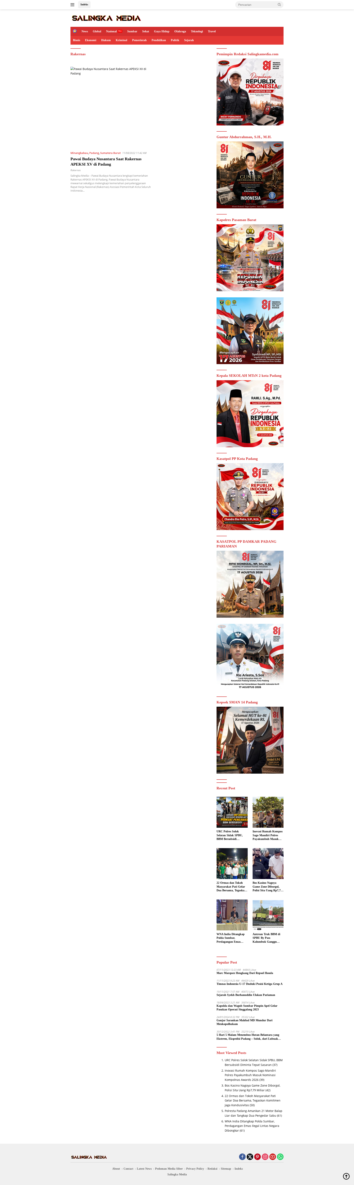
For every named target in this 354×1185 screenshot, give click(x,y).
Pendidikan (159, 40)
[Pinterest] (257, 1157)
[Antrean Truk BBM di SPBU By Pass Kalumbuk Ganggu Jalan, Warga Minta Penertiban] (268, 914)
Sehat (145, 31)
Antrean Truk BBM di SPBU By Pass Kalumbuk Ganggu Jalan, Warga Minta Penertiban (266, 938)
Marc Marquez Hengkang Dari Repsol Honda (245, 973)
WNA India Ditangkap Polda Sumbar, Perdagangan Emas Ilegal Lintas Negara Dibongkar (231, 938)
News (85, 31)
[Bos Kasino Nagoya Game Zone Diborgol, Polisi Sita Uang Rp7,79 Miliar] (268, 863)
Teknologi (197, 31)
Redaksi (212, 1168)
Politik (175, 40)
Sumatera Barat (110, 153)
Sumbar (132, 31)
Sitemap (226, 1168)
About (116, 1168)
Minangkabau (79, 153)
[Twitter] (250, 1157)
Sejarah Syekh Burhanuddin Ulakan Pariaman (246, 995)
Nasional (111, 31)
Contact (128, 1168)
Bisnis (76, 40)
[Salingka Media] (106, 18)
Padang (94, 153)
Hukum (106, 40)
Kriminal (121, 40)
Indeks (84, 4)
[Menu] (73, 4)
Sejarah (189, 40)
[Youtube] (272, 1157)
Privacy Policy (195, 1168)
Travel (212, 31)
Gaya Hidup (161, 31)
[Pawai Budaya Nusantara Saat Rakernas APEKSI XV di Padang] (110, 107)
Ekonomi (90, 40)
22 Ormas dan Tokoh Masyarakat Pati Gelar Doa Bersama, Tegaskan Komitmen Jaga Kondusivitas (231, 886)
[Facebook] (242, 1157)
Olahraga (180, 31)
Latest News (144, 1168)
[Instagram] (265, 1157)
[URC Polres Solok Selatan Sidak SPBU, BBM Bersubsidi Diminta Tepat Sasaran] (232, 812)
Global (97, 31)
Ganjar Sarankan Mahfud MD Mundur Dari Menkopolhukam (244, 1022)
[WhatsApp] (280, 1157)
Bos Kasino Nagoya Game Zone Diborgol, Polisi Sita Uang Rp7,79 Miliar (267, 886)
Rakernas (75, 170)
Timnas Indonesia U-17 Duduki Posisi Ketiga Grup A (250, 983)
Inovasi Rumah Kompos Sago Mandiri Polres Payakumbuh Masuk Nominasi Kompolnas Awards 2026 (268, 835)
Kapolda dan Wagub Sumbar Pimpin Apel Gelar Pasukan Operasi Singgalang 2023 (247, 1007)
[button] (279, 4)
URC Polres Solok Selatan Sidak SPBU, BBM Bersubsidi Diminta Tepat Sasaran (231, 835)
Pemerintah (139, 40)
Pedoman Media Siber (169, 1168)
